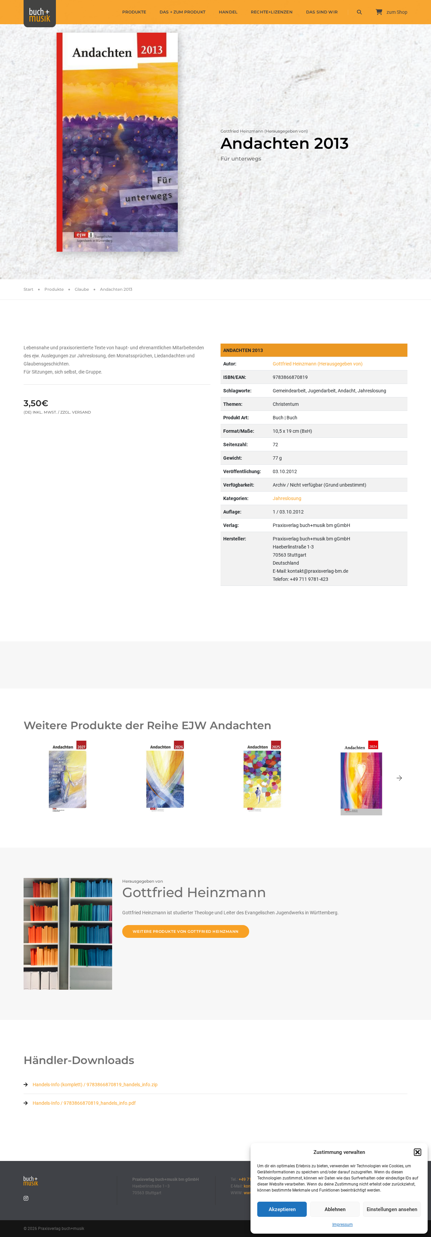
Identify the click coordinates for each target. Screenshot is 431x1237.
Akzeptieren (282, 1209)
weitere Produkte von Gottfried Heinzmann (186, 931)
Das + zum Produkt (182, 11)
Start (28, 289)
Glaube (82, 289)
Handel (228, 11)
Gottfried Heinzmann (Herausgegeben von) (318, 363)
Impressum (342, 1224)
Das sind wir (322, 11)
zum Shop (396, 12)
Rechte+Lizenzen (272, 11)
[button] (417, 1152)
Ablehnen (335, 1209)
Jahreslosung (287, 498)
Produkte (134, 11)
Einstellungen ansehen (392, 1209)
